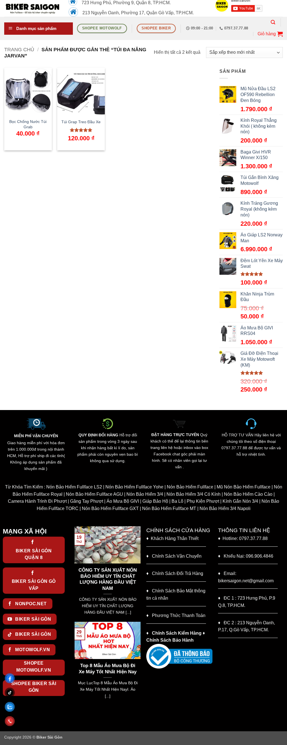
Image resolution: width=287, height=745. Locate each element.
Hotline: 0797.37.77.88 (243, 538)
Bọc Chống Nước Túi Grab (28, 124)
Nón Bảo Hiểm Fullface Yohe (134, 487)
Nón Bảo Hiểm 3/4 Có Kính (193, 494)
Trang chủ (19, 49)
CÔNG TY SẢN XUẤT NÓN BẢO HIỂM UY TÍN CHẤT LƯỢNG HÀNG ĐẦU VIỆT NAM (107, 579)
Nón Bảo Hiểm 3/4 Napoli (225, 508)
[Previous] (77, 573)
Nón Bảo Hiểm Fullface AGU (94, 494)
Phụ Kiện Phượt (203, 501)
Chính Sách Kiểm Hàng (177, 633)
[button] (273, 22)
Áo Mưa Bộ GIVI (123, 501)
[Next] (137, 573)
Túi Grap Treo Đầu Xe (81, 122)
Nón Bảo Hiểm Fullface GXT (110, 508)
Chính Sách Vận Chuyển (174, 556)
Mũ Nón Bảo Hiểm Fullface (243, 487)
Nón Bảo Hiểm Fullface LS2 (74, 487)
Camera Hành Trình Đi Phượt (37, 501)
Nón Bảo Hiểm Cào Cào (248, 494)
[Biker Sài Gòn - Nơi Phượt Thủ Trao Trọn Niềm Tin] (32, 8)
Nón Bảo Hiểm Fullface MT (169, 508)
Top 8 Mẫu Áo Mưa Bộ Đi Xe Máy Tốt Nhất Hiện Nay (107, 668)
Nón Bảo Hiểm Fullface (190, 487)
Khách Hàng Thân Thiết (172, 538)
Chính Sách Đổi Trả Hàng (177, 573)
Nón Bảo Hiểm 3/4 (144, 494)
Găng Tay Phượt (86, 501)
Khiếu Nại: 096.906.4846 (245, 556)
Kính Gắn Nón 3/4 (240, 501)
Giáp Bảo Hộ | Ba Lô (162, 501)
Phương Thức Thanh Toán (178, 615)
